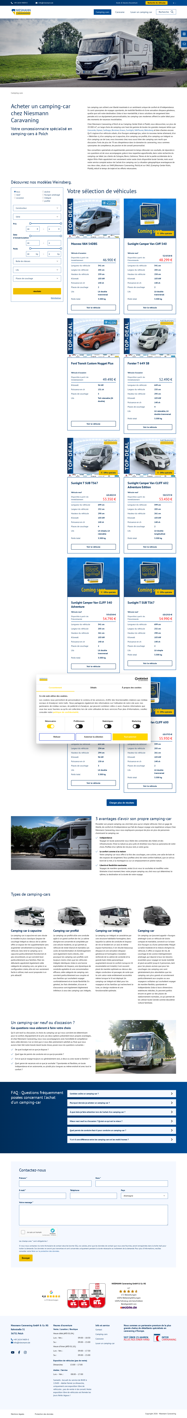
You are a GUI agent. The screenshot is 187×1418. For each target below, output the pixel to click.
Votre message (26, 1202)
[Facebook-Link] (19, 1352)
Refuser (56, 737)
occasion (20, 198)
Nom (98, 1178)
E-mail (22, 1190)
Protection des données (44, 1414)
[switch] (79, 726)
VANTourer (138, 130)
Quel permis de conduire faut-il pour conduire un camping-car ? (98, 1130)
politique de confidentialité (65, 712)
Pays (123, 1190)
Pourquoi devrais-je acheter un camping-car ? (90, 1103)
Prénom (23, 1178)
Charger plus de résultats (121, 802)
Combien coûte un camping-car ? (84, 1093)
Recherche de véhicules (157, 3)
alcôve (47, 191)
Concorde (92, 130)
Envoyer (26, 1258)
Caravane (100, 1338)
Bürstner (115, 130)
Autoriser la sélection (93, 737)
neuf (18, 194)
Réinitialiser (56, 298)
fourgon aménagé (52, 194)
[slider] (30, 223)
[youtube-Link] (13, 1352)
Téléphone (74, 1190)
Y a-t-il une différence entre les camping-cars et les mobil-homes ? (99, 1139)
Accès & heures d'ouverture (126, 3)
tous (18, 191)
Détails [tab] (93, 688)
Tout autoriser (130, 737)
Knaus (122, 130)
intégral (47, 198)
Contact (99, 1329)
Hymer (99, 130)
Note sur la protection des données (45, 1251)
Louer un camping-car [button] (141, 12)
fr (174, 3)
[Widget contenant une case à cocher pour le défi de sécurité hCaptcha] (38, 1232)
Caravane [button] (119, 12)
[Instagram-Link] (25, 1352)
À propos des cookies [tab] (131, 688)
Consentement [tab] (55, 688)
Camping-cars (101, 1334)
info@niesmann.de (45, 3)
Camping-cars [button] (102, 12)
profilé (47, 201)
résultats (37, 291)
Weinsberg (148, 130)
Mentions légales (17, 1414)
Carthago (107, 130)
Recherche (164, 11)
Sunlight (130, 130)
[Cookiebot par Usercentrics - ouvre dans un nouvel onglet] (137, 679)
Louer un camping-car (105, 1343)
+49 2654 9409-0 (20, 3)
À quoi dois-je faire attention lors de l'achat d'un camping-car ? (97, 1112)
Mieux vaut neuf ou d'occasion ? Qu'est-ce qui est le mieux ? (96, 1121)
